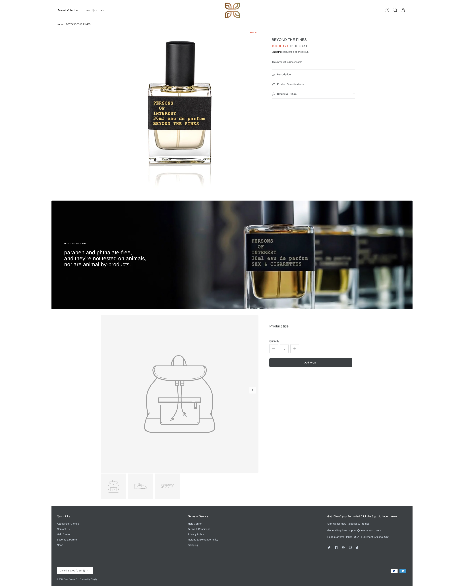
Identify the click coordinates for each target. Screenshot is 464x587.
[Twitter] (329, 547)
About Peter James (68, 523)
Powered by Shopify (88, 579)
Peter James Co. (71, 579)
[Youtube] (343, 547)
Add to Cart (310, 362)
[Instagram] (350, 547)
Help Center (64, 534)
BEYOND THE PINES (78, 24)
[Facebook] (336, 547)
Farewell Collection (68, 10)
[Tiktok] (357, 547)
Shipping (277, 51)
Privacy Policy (196, 534)
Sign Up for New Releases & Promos (348, 523)
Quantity (274, 341)
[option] (179, 110)
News (60, 545)
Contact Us (63, 529)
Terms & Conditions (199, 529)
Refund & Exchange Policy (203, 539)
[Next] (253, 390)
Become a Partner (67, 539)
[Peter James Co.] (232, 10)
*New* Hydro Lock (94, 10)
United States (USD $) (72, 570)
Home (60, 24)
